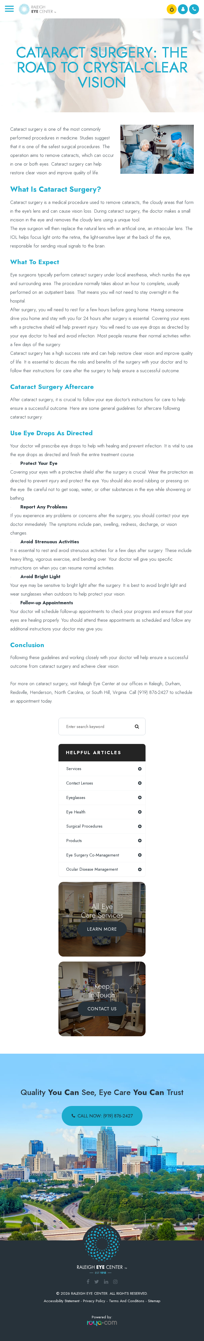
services (73, 769)
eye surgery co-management (92, 855)
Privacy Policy (94, 1301)
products (74, 841)
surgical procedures (84, 826)
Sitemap (154, 1301)
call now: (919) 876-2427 (105, 1116)
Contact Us (102, 1009)
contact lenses (79, 783)
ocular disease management (92, 869)
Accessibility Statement (61, 1301)
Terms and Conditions (126, 1301)
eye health (75, 812)
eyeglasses (75, 797)
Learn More (102, 929)
